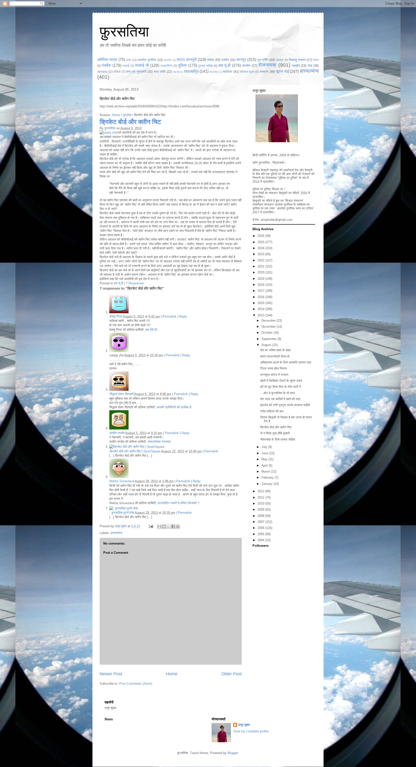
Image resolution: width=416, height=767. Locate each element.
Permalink (169, 316)
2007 (261, 522)
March (266, 471)
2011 (261, 497)
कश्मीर (225, 60)
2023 (261, 254)
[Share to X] (168, 526)
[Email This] (159, 526)
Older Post (231, 673)
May (264, 459)
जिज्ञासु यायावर (297, 60)
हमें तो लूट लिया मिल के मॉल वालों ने (280, 387)
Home (116, 115)
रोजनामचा (267, 65)
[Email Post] (150, 526)
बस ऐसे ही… (152, 330)
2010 (261, 503)
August (266, 345)
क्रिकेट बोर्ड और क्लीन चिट (130, 121)
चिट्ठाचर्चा (278, 162)
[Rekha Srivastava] (119, 477)
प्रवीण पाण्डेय (116, 433)
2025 (261, 242)
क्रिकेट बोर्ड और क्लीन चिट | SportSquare (135, 451)
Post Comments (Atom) (135, 683)
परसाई (126, 65)
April (265, 465)
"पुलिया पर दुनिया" (288, 178)
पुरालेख (127, 115)
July (264, 447)
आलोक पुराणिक (147, 60)
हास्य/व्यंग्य (309, 71)
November (269, 326)
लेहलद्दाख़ (102, 71)
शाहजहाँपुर (191, 71)
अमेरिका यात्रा (107, 60)
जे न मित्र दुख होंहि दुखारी (275, 433)
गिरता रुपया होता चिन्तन (273, 368)
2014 (261, 309)
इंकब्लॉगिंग (167, 60)
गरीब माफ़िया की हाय (271, 411)
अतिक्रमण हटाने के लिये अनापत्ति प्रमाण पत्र (285, 362)
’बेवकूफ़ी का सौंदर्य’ (288, 193)
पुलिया (182, 65)
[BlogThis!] (164, 526)
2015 (261, 303)
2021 (261, 266)
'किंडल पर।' (279, 189)
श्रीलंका (227, 71)
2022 (261, 260)
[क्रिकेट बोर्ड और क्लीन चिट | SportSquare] (136, 446)
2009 (261, 509)
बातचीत (246, 65)
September (269, 339)
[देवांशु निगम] (119, 312)
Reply (183, 316)
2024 (261, 248)
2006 (261, 528)
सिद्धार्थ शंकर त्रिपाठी (121, 394)
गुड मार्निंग (262, 60)
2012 (261, 491)
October (267, 332)
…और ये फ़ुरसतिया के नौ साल (277, 393)
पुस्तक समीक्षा (205, 65)
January (267, 484)
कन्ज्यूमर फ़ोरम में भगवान (274, 375)
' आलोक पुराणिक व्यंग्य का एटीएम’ (295, 208)
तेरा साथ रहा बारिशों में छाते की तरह (280, 399)
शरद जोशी (160, 71)
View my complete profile (250, 731)
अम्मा (128, 59)
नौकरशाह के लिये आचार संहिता (277, 439)
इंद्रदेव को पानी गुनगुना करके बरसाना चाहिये (285, 405)
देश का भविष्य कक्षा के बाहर (275, 350)
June (265, 453)
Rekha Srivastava (121, 481)
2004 (261, 540)
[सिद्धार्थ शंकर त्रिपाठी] (119, 389)
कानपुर (241, 60)
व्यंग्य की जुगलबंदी (136, 71)
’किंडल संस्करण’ (294, 200)
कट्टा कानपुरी (186, 60)
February (268, 477)
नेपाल (316, 59)
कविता (210, 60)
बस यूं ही (225, 65)
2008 (261, 516)
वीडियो (117, 71)
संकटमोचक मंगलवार (159, 441)
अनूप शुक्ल (259, 90)
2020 (261, 272)
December (269, 320)
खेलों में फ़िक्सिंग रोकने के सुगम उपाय (281, 381)
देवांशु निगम (115, 316)
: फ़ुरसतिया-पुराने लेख (121, 512)
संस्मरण (264, 71)
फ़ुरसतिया (124, 32)
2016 (261, 297)
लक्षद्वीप (296, 65)
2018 (261, 284)
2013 (261, 315)
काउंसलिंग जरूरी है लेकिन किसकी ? (178, 503)
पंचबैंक (106, 65)
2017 (261, 290)
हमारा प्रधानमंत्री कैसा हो (274, 356)
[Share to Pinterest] (177, 526)
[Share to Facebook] (173, 526)
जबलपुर (280, 59)
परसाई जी (142, 65)
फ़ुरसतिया (109, 128)
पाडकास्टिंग (167, 65)
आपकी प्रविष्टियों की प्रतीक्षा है (174, 407)
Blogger (233, 753)
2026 (261, 236)
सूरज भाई (282, 71)
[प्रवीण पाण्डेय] (119, 428)
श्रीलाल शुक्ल (247, 71)
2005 (261, 534)
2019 (261, 278)
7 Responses (135, 283)
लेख (310, 65)
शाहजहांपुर (214, 72)
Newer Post (111, 673)
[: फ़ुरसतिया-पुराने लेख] (123, 508)
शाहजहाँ (176, 72)
